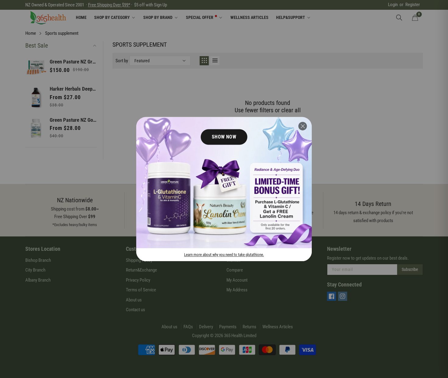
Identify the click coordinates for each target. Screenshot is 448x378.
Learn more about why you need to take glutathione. (224, 254)
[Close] (302, 126)
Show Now (224, 137)
